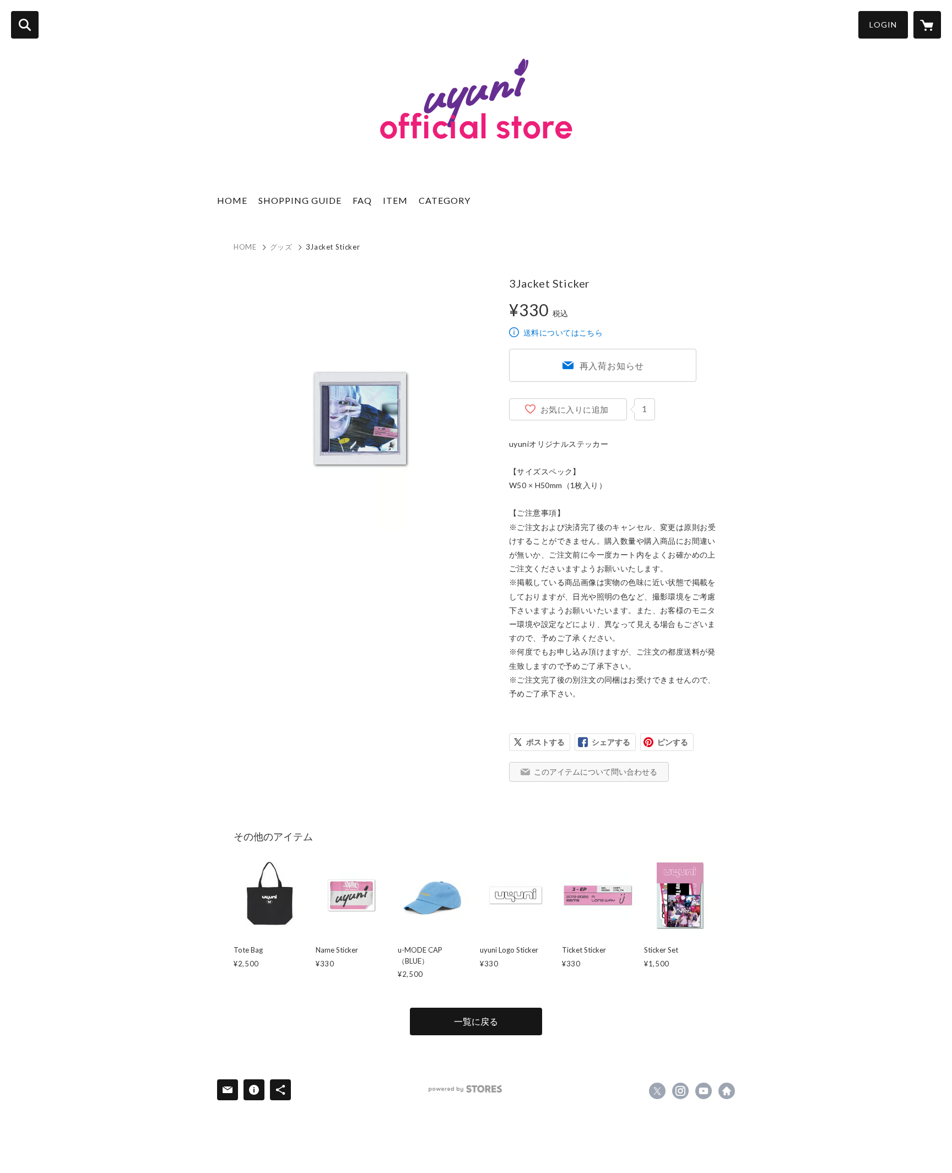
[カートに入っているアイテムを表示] (927, 25)
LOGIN (883, 24)
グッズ (281, 246)
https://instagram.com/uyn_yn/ (680, 1091)
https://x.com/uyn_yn (657, 1091)
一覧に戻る (476, 1021)
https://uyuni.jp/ (726, 1091)
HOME (232, 200)
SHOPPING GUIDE (300, 200)
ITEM (395, 200)
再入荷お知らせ (612, 365)
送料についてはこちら (563, 332)
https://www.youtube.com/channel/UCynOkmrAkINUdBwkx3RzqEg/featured (703, 1091)
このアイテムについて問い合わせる (595, 771)
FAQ (362, 200)
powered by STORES (465, 1089)
